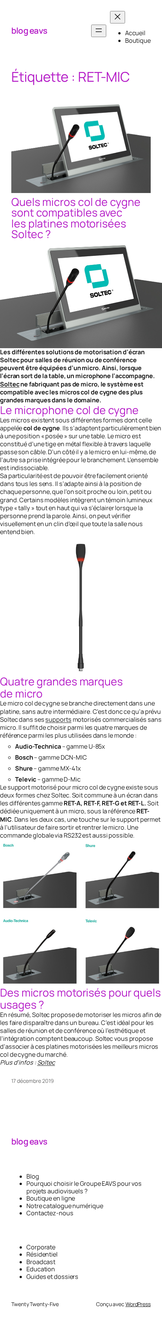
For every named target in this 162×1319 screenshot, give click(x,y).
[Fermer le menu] (117, 17)
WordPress (138, 1304)
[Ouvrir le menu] (98, 31)
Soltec (9, 384)
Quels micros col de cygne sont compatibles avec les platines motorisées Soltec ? (76, 218)
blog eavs (29, 30)
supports (58, 719)
